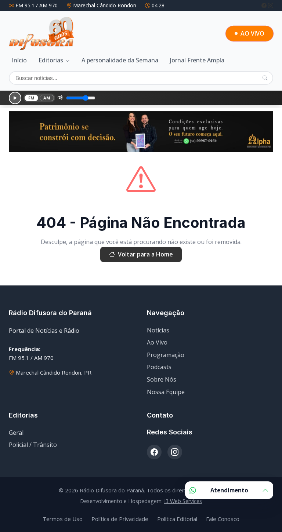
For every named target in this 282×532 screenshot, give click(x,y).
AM (47, 98)
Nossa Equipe (166, 392)
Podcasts (159, 367)
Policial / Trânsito (33, 445)
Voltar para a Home (145, 254)
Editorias (51, 60)
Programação (165, 355)
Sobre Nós (161, 379)
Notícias (158, 330)
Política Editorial (177, 518)
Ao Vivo (157, 342)
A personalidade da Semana (120, 60)
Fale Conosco (222, 518)
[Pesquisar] (265, 78)
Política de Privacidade (119, 518)
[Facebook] (264, 5)
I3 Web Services (183, 501)
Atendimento (229, 490)
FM (31, 98)
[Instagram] (270, 5)
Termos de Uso (63, 518)
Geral (16, 433)
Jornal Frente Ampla (197, 60)
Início (19, 60)
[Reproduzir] (15, 98)
